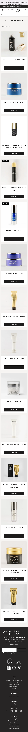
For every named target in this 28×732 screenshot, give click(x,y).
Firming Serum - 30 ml (14, 230)
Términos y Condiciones (14, 721)
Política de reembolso (14, 728)
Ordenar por (6, 26)
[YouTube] (16, 711)
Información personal (14, 696)
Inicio (6, 20)
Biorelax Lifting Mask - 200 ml (14, 316)
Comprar (14, 68)
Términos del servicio (14, 726)
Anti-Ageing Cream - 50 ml (14, 401)
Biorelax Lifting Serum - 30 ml (14, 59)
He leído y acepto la (9, 653)
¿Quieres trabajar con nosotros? (14, 680)
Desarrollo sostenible (14, 684)
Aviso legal (14, 719)
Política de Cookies (14, 724)
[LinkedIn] (21, 711)
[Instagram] (12, 711)
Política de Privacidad (14, 722)
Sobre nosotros (14, 682)
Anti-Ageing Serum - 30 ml (14, 527)
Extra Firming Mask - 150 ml (14, 359)
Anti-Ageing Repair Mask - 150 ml (14, 444)
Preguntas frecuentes (14, 686)
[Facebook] (7, 711)
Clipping (14, 688)
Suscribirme (21, 650)
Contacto (14, 678)
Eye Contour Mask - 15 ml (14, 273)
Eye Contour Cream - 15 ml (14, 102)
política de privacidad (19, 653)
